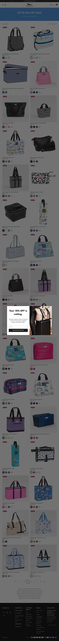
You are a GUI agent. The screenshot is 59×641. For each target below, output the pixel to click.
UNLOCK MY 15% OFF (18, 330)
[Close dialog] (50, 307)
